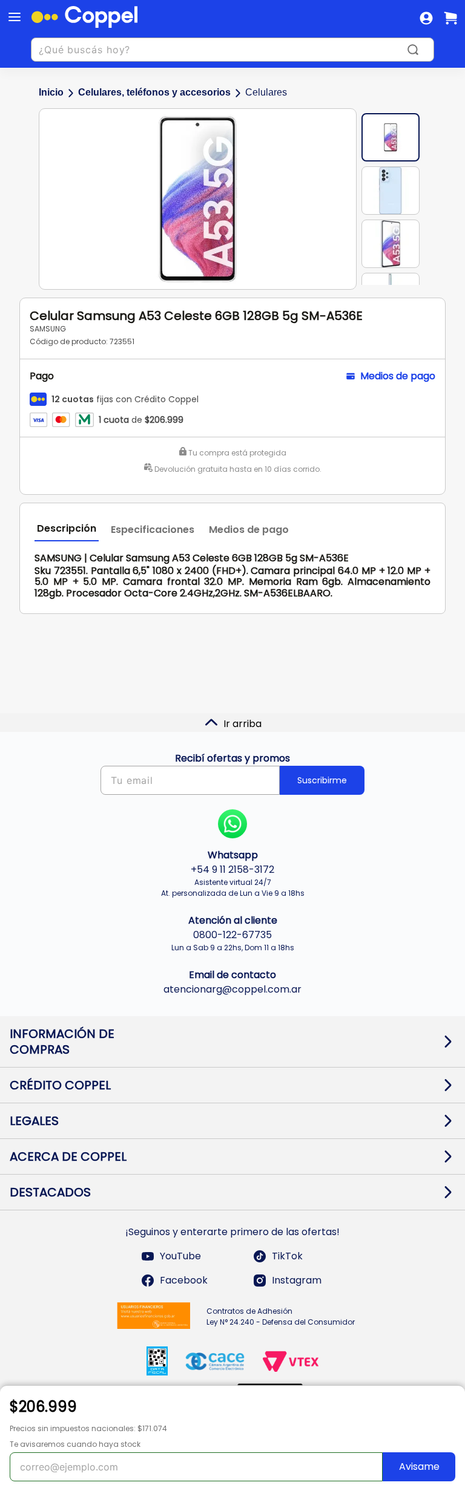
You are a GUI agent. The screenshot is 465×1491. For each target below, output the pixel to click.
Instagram (297, 1280)
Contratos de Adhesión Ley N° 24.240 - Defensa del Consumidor (280, 1316)
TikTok (287, 1256)
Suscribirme (322, 780)
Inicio (51, 92)
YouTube (180, 1256)
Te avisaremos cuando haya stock (75, 1444)
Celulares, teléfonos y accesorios (154, 92)
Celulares (266, 92)
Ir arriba (242, 724)
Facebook (184, 1280)
